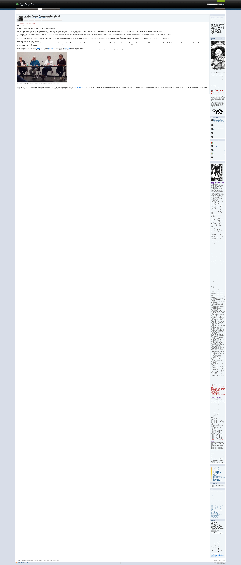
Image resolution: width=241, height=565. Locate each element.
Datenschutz (51, 8)
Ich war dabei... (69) (216, 469)
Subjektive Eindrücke (41, 17)
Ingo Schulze (67, 48)
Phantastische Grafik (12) (217, 476)
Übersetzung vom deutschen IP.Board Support (25, 563)
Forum (24, 8)
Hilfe (27, 562)
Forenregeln (216, 560)
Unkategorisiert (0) (216, 467)
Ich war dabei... (34, 17)
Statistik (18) (215, 478)
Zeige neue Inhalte (218, 8)
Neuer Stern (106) (216, 474)
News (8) (214, 475)
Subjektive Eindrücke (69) (217, 480)
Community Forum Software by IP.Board (219, 562)
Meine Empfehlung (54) (217, 473)
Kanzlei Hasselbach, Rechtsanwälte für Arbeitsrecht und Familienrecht (217, 555)
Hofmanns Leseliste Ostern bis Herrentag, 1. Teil (218, 146)
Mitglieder (29, 8)
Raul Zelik (39, 48)
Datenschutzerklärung (221, 560)
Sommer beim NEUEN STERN (218, 142)
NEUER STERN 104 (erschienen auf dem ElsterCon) (219, 149)
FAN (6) (214, 468)
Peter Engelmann (51, 48)
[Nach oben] (120, 563)
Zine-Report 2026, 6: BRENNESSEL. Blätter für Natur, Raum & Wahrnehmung (218, 120)
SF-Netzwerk (19, 8)
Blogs (40, 8)
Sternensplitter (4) (216, 479)
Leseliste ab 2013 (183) (217, 472)
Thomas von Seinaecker (78, 87)
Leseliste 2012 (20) (216, 471)
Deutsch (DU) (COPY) (21, 562)
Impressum (45, 8)
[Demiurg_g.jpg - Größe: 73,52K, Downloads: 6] (218, 54)
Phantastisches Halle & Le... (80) (219, 477)
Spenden (57, 8)
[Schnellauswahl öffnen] (224, 9)
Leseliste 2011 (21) (216, 470)
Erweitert (224, 4)
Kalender (35, 8)
